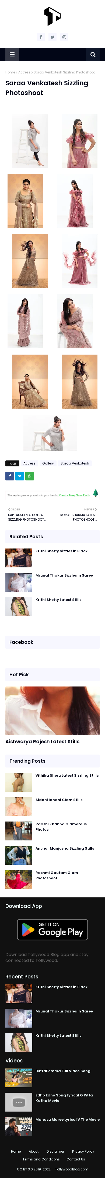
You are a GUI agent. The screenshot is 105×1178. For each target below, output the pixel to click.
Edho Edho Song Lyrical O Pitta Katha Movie (64, 1098)
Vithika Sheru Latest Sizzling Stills (67, 775)
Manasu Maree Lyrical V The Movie (68, 1119)
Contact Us (75, 1159)
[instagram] (64, 37)
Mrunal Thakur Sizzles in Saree (64, 575)
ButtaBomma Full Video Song (63, 1070)
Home (10, 72)
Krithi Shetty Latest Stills (58, 599)
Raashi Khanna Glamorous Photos (61, 827)
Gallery (48, 463)
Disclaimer (55, 1151)
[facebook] (41, 37)
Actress (24, 72)
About (33, 1151)
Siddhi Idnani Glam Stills (59, 799)
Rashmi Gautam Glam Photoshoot (57, 875)
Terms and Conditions (41, 1159)
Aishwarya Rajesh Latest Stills (42, 741)
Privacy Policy (83, 1151)
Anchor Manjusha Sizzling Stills (65, 848)
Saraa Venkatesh (75, 463)
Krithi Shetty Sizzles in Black (62, 551)
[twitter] (52, 37)
